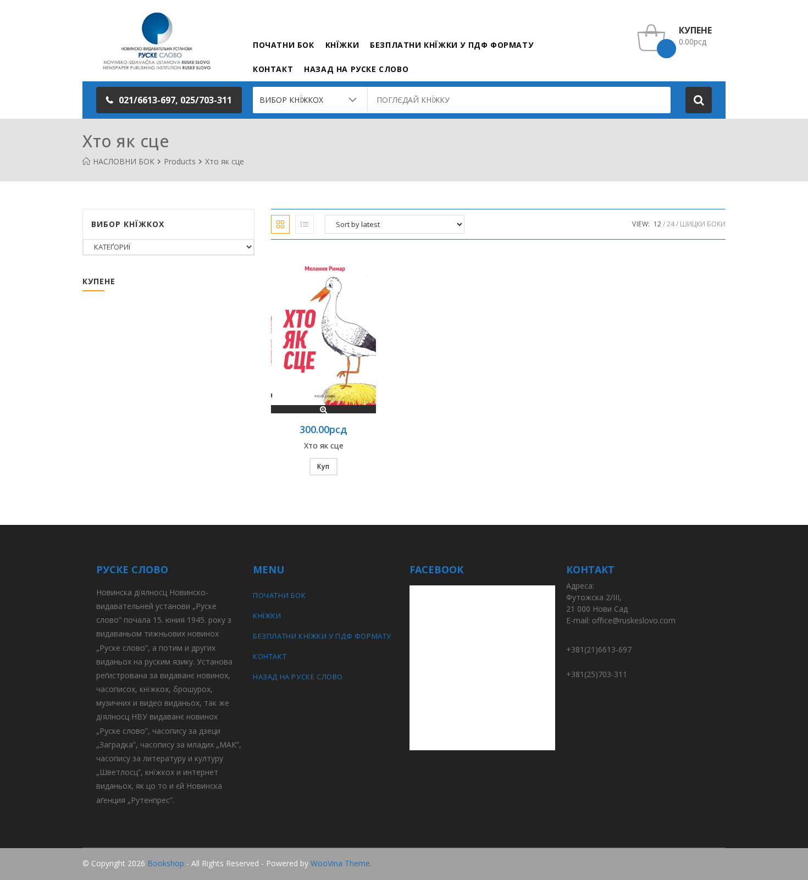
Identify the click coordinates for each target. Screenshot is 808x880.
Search (698, 100)
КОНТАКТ (269, 656)
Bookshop (165, 863)
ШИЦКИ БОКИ (703, 224)
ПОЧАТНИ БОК (279, 595)
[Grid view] (280, 224)
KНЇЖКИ (267, 616)
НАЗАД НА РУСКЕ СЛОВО (298, 677)
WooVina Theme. (341, 863)
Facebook (708, 864)
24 (670, 224)
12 (657, 224)
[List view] (304, 224)
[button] (169, 100)
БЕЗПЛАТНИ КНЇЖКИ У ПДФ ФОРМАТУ (322, 636)
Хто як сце (324, 445)
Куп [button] (323, 466)
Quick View (324, 409)
